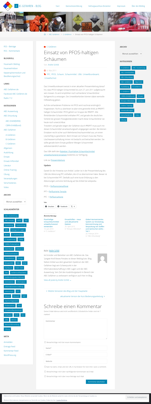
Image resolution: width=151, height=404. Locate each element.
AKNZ (19, 220)
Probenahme (9, 305)
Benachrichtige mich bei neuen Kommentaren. (64, 342)
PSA (19, 305)
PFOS (53, 74)
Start (58, 6)
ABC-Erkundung (10, 115)
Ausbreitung (20, 225)
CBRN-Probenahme (12, 244)
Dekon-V (19, 249)
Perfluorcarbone (56, 197)
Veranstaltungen (10, 178)
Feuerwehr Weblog (12, 64)
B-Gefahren (10, 139)
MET (24, 296)
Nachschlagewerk (11, 301)
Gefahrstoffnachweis (18, 272)
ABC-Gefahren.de (11, 89)
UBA (80, 74)
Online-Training (10, 170)
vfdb (6, 320)
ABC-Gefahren (54, 34)
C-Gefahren (67, 34)
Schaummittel (71, 74)
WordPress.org (10, 355)
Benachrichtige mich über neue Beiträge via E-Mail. (65, 376)
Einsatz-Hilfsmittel (11, 161)
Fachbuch (8, 268)
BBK (6, 230)
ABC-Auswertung (11, 111)
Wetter (14, 320)
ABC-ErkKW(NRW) (13, 121)
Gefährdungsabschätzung (14, 277)
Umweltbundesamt (91, 74)
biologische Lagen (18, 230)
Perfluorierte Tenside (57, 191)
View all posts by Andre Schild (57, 280)
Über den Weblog (138, 6)
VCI (23, 315)
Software (8, 315)
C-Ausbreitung (17, 235)
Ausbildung (8, 152)
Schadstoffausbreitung (13, 310)
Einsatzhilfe (9, 263)
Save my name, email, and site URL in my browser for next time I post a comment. (76, 367)
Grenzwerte (9, 282)
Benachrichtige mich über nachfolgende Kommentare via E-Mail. (70, 372)
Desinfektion (9, 258)
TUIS (16, 315)
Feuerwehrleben (11, 68)
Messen (16, 296)
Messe (7, 296)
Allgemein (8, 148)
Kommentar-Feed (11, 350)
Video (6, 187)
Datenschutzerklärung (74, 6)
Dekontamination (11, 253)
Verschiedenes (10, 183)
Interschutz (9, 291)
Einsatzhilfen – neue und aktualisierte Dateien (73, 221)
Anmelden (8, 342)
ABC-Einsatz (9, 220)
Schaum (60, 74)
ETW (24, 263)
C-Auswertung (10, 239)
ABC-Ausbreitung (11, 216)
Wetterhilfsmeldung (12, 324)
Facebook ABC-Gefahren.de (15, 94)
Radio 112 (8, 98)
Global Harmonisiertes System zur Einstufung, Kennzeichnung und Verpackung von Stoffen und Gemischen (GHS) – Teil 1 (95, 225)
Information (21, 282)
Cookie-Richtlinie (61, 400)
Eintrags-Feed (9, 346)
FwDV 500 (19, 268)
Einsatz (7, 156)
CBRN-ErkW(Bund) (13, 125)
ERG (18, 263)
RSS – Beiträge (10, 46)
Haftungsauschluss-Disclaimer (99, 6)
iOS (18, 291)
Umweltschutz (50, 78)
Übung (6, 174)
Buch (7, 235)
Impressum (121, 6)
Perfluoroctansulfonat (59, 186)
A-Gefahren (10, 135)
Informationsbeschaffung (14, 286)
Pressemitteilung (58, 160)
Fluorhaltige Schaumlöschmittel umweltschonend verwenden (51, 223)
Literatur (7, 165)
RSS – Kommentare (12, 51)
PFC (48, 74)
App (26, 220)
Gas (6, 272)
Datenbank (9, 249)
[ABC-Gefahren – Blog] (8, 6)
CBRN (21, 239)
